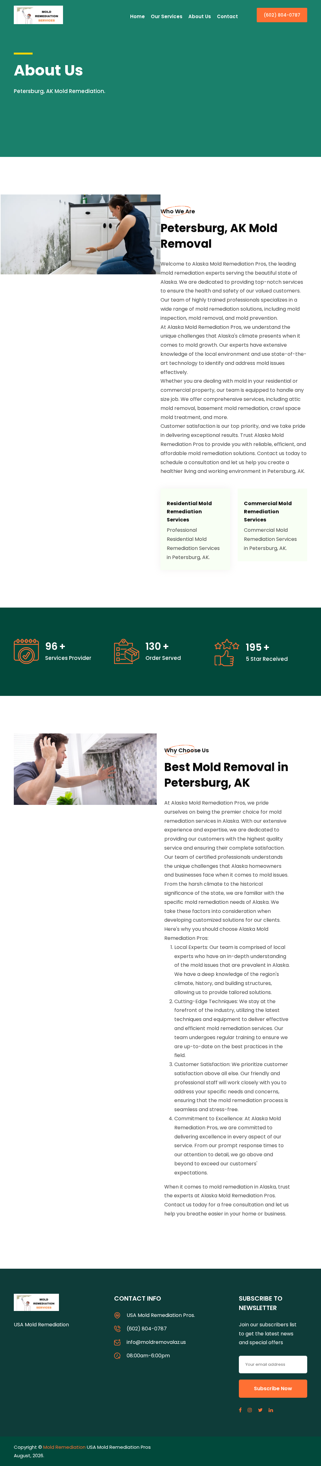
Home (137, 16)
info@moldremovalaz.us (156, 1342)
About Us (199, 16)
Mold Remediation (64, 1447)
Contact (227, 16)
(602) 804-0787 (282, 15)
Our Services (166, 16)
